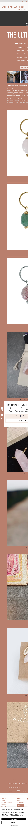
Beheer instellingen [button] (14, 825)
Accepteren (14, 819)
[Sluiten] (26, 809)
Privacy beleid (19, 815)
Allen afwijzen (14, 822)
